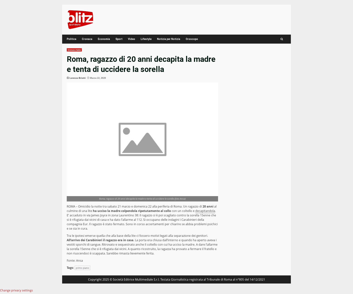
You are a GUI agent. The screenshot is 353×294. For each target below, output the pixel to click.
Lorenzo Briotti (77, 77)
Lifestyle (146, 39)
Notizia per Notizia (168, 39)
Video (131, 39)
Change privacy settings (16, 290)
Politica (71, 39)
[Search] (282, 39)
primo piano (82, 268)
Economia (104, 39)
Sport (118, 39)
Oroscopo (192, 39)
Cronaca (87, 39)
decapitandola (205, 211)
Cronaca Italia (74, 50)
